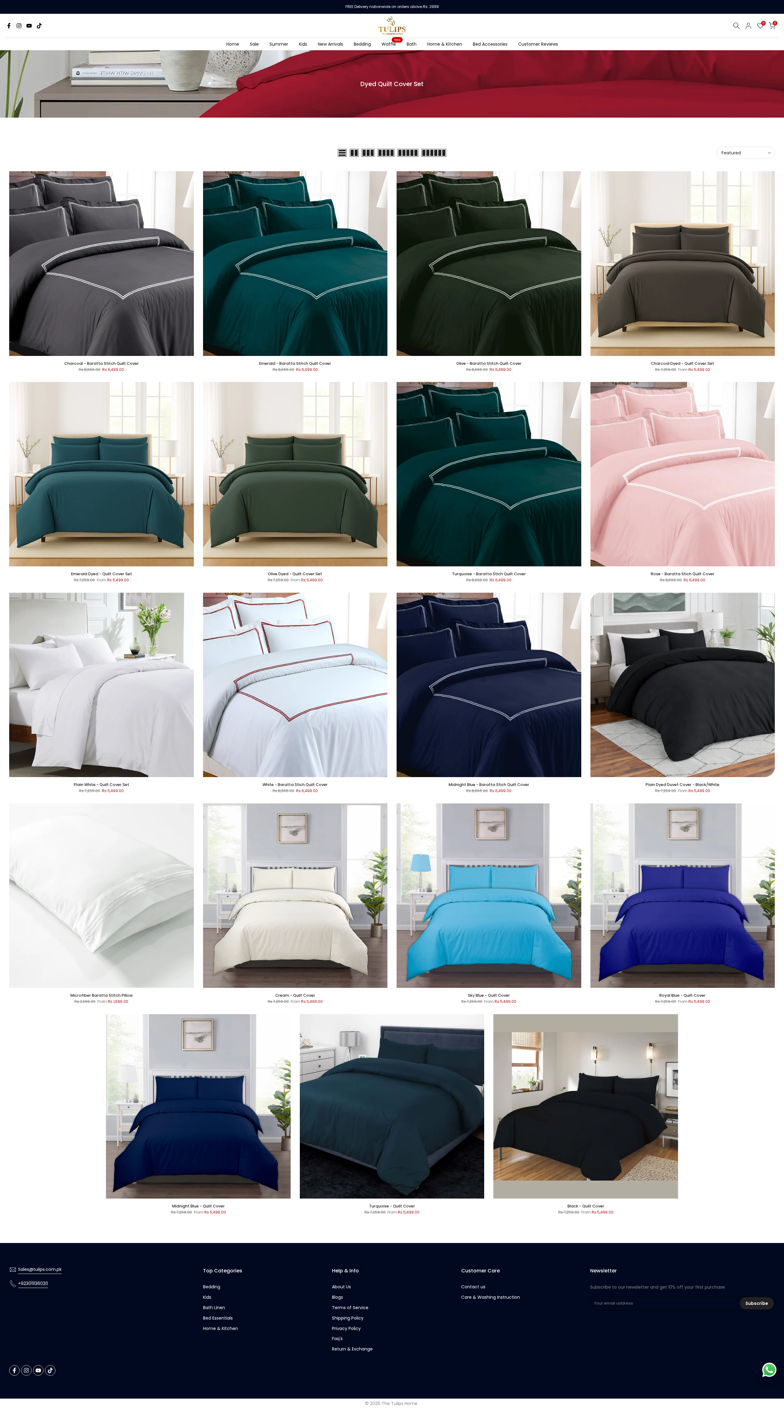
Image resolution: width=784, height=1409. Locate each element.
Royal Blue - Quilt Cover (682, 995)
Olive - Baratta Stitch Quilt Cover (489, 363)
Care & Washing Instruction (490, 1297)
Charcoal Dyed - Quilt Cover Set (682, 363)
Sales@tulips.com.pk (40, 1269)
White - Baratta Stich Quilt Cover (295, 784)
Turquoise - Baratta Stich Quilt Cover (489, 573)
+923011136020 (33, 1283)
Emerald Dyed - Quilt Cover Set (101, 573)
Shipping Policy (348, 1318)
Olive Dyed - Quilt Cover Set (295, 573)
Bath (412, 44)
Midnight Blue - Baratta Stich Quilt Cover (489, 784)
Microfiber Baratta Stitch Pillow (101, 995)
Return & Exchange (352, 1349)
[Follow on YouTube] (29, 25)
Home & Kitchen (444, 44)
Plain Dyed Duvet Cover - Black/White (682, 784)
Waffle (391, 43)
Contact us (473, 1287)
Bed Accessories (490, 44)
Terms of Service (350, 1308)
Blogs (337, 1297)
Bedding (362, 44)
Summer (279, 44)
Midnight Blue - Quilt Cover (198, 1206)
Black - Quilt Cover (585, 1206)
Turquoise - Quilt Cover (392, 1206)
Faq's (337, 1338)
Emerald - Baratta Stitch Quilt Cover (295, 363)
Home (232, 44)
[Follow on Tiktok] (39, 25)
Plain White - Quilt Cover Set (101, 784)
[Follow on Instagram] (19, 25)
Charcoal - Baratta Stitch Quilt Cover (101, 363)
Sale (254, 44)
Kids (303, 44)
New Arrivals (330, 44)
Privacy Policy (346, 1328)
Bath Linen (214, 1308)
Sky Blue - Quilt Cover (489, 995)
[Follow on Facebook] (9, 25)
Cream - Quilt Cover (295, 995)
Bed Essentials (218, 1318)
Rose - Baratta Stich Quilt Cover (682, 573)
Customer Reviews (538, 44)
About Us (341, 1287)
